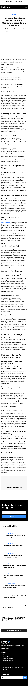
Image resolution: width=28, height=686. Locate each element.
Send (25, 677)
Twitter (21, 667)
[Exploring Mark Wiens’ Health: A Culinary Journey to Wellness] (3, 562)
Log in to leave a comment (14, 630)
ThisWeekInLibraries (9, 28)
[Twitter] (12, 32)
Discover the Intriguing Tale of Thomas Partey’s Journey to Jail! (14, 586)
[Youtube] (3, 670)
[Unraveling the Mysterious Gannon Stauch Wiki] (3, 542)
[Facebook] (9, 32)
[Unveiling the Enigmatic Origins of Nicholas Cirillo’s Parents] (3, 552)
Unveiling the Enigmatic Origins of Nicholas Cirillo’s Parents (12, 556)
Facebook (7, 667)
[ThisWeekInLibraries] (14, 481)
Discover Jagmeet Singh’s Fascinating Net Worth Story (14, 536)
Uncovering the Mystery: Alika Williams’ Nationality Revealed (14, 596)
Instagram (14, 667)
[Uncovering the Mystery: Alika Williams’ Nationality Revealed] (3, 593)
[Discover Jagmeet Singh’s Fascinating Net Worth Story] (3, 532)
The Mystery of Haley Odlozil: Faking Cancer (13, 576)
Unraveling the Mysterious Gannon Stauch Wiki (13, 546)
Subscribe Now (14, 516)
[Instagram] (11, 667)
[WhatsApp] (18, 32)
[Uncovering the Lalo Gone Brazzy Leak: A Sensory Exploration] (3, 603)
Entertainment (11, 533)
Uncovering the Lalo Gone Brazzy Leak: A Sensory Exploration (14, 606)
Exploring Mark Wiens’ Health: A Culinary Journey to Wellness (14, 566)
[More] (22, 32)
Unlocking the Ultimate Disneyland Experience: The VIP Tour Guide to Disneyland (7, 620)
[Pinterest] (15, 32)
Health (14, 14)
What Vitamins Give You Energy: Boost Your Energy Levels (20, 618)
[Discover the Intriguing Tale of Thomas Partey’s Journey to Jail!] (3, 582)
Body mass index (5, 222)
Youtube (6, 669)
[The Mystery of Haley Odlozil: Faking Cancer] (3, 572)
